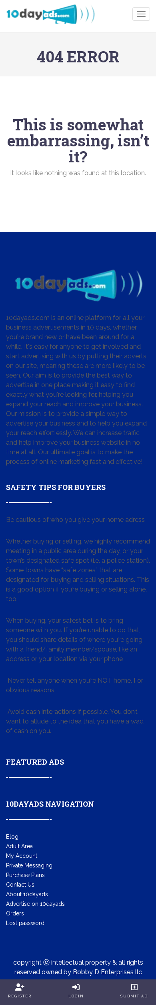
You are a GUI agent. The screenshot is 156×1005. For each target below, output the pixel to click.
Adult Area (19, 846)
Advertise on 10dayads (35, 904)
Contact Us (20, 884)
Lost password (25, 923)
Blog (12, 836)
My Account (21, 856)
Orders (15, 913)
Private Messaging (29, 865)
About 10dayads (27, 894)
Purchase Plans (25, 875)
